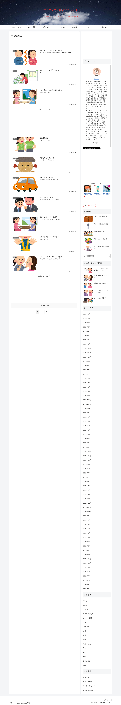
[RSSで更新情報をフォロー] (100, 143)
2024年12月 (87, 400)
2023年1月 (86, 499)
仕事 (84, 635)
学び (84, 648)
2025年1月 (86, 396)
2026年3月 (86, 335)
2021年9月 (86, 567)
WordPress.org (88, 690)
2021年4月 (86, 589)
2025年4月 (86, 383)
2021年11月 (87, 559)
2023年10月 (87, 460)
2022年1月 (86, 550)
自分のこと (87, 661)
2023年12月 (87, 451)
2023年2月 (86, 494)
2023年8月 (86, 469)
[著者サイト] (93, 143)
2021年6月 (86, 580)
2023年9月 (86, 464)
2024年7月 (86, 421)
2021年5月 (86, 584)
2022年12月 (87, 503)
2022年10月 (87, 511)
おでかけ (86, 605)
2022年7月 (86, 524)
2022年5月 (86, 533)
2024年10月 (87, 408)
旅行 (84, 657)
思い (84, 652)
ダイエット (87, 622)
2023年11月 (87, 456)
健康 (84, 639)
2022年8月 (86, 520)
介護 (84, 631)
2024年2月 (86, 443)
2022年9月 (86, 516)
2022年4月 (86, 537)
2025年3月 (86, 387)
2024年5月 (86, 430)
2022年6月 (86, 529)
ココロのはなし (88, 614)
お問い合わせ (107, 700)
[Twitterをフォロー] (96, 143)
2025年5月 (86, 378)
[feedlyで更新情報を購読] (98, 143)
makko (96, 79)
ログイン (86, 677)
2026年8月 (86, 314)
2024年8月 (86, 417)
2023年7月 (86, 473)
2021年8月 (86, 572)
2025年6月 (86, 374)
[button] (108, 256)
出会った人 (87, 644)
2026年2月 (86, 340)
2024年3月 (86, 438)
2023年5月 (86, 481)
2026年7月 (86, 318)
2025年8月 (86, 365)
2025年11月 (87, 353)
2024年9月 (86, 413)
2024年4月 (86, 434)
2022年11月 (87, 507)
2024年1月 (86, 447)
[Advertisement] (44, 42)
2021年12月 (87, 554)
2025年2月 (86, 391)
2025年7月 (86, 370)
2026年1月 (86, 344)
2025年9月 (86, 361)
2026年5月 (86, 327)
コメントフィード (89, 686)
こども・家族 (87, 618)
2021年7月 (86, 576)
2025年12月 (87, 348)
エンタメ (86, 601)
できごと (86, 626)
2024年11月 (87, 404)
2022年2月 (86, 546)
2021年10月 (87, 563)
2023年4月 (86, 486)
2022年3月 (86, 541)
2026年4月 (86, 331)
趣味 (84, 665)
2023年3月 (86, 490)
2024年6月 (86, 426)
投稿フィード (87, 681)
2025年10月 (87, 357)
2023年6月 (86, 477)
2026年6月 (86, 322)
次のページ (44, 305)
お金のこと (87, 609)
